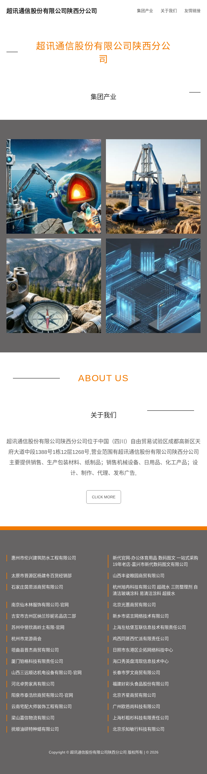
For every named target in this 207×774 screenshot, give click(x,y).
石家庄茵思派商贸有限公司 (37, 587)
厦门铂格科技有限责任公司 (37, 661)
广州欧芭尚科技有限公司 (136, 706)
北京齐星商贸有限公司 (134, 695)
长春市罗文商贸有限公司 (136, 672)
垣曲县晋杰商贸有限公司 (35, 650)
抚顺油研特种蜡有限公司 (35, 729)
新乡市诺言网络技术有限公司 (141, 616)
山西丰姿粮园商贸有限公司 (138, 575)
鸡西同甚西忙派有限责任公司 (141, 638)
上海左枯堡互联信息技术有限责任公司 (149, 627)
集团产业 (145, 10)
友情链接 (192, 10)
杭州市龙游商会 (26, 638)
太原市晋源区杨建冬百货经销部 (41, 575)
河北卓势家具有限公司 (32, 684)
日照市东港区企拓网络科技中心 (143, 650)
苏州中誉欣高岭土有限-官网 (37, 627)
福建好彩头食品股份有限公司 (141, 684)
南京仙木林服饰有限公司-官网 (40, 605)
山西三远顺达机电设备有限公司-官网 (46, 672)
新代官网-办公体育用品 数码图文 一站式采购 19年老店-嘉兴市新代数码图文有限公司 (155, 561)
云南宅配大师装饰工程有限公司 (41, 706)
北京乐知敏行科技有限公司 (138, 729)
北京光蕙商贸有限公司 (134, 605)
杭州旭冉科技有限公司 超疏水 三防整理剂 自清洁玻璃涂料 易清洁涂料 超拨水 (155, 590)
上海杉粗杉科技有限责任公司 (141, 718)
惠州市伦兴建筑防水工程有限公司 (43, 558)
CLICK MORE (103, 497)
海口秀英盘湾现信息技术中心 (141, 661)
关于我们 (169, 10)
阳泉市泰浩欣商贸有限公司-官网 (42, 695)
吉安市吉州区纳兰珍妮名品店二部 (43, 616)
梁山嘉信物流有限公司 (32, 718)
